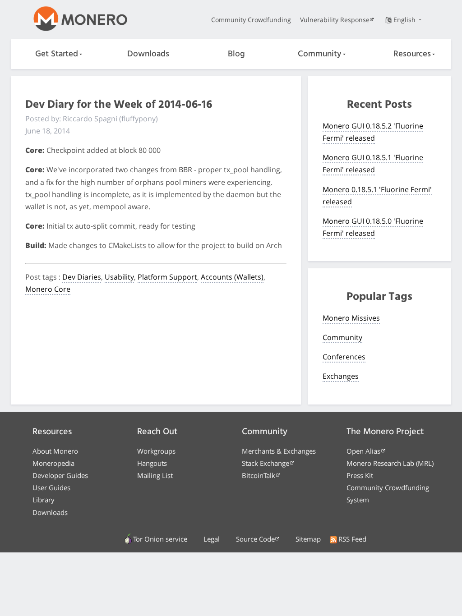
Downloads (148, 54)
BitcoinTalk (258, 475)
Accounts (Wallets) (232, 277)
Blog (236, 54)
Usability (119, 277)
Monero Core (47, 289)
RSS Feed (352, 538)
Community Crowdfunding (251, 19)
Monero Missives (351, 318)
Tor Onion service (160, 538)
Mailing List (155, 475)
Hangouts (152, 463)
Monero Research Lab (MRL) (390, 463)
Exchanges (341, 376)
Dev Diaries (81, 277)
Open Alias (363, 450)
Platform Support (167, 277)
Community (320, 54)
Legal (211, 538)
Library (43, 499)
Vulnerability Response (335, 19)
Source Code (255, 538)
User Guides (51, 487)
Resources (412, 54)
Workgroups (156, 450)
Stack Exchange (265, 463)
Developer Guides (60, 475)
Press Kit (359, 475)
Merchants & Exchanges (279, 450)
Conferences (344, 357)
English (405, 19)
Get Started (56, 54)
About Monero (55, 450)
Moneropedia (53, 463)
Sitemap (308, 538)
